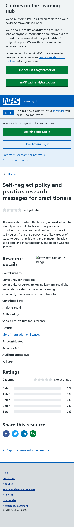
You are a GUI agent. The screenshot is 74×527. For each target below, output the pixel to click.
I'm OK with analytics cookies (37, 82)
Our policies (9, 500)
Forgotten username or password (24, 155)
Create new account (15, 160)
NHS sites (8, 494)
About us (8, 483)
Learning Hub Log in (37, 131)
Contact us (9, 478)
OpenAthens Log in (37, 144)
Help (5, 473)
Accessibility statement (15, 505)
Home (12, 174)
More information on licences (21, 334)
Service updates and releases (19, 489)
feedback (59, 111)
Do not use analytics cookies (37, 70)
